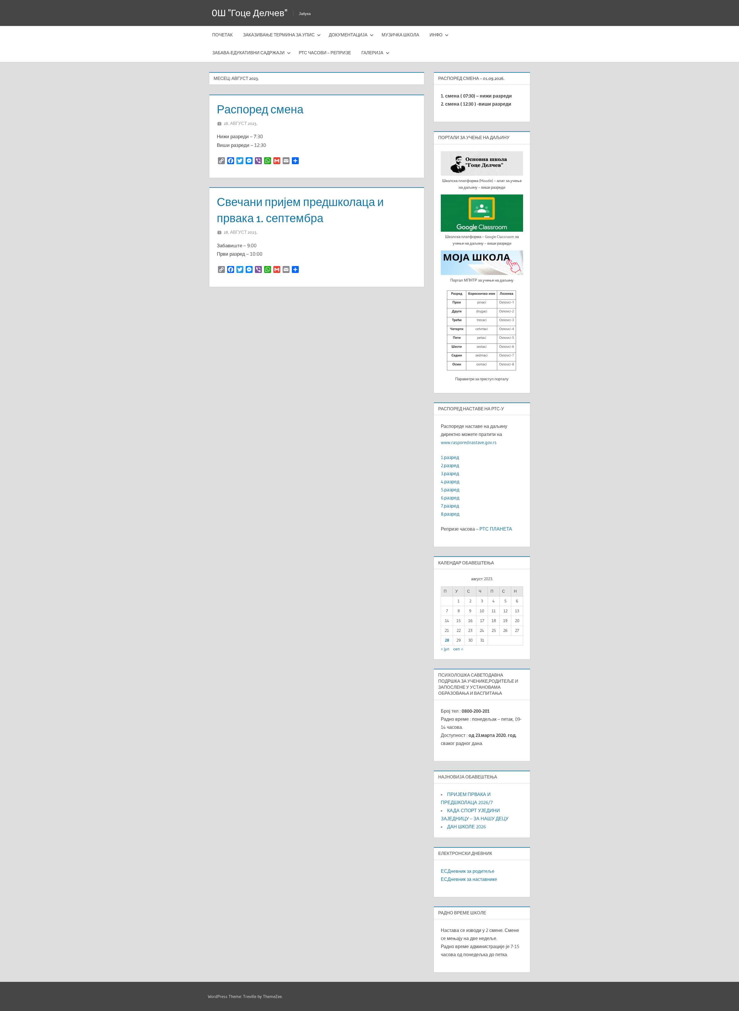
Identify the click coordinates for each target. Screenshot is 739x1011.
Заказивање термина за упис (279, 35)
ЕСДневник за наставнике (469, 879)
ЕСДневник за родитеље (467, 871)
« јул (445, 648)
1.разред (450, 457)
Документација (348, 35)
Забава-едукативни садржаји (248, 52)
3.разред (450, 473)
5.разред (450, 490)
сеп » (458, 648)
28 (447, 640)
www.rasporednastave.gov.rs (469, 442)
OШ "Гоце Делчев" (250, 12)
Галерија (372, 52)
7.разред (450, 506)
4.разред (450, 481)
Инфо (436, 35)
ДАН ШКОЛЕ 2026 (466, 827)
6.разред (450, 498)
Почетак (222, 35)
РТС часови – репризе (325, 52)
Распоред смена (260, 109)
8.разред (450, 514)
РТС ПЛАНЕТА (495, 529)
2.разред (450, 465)
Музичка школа (400, 35)
